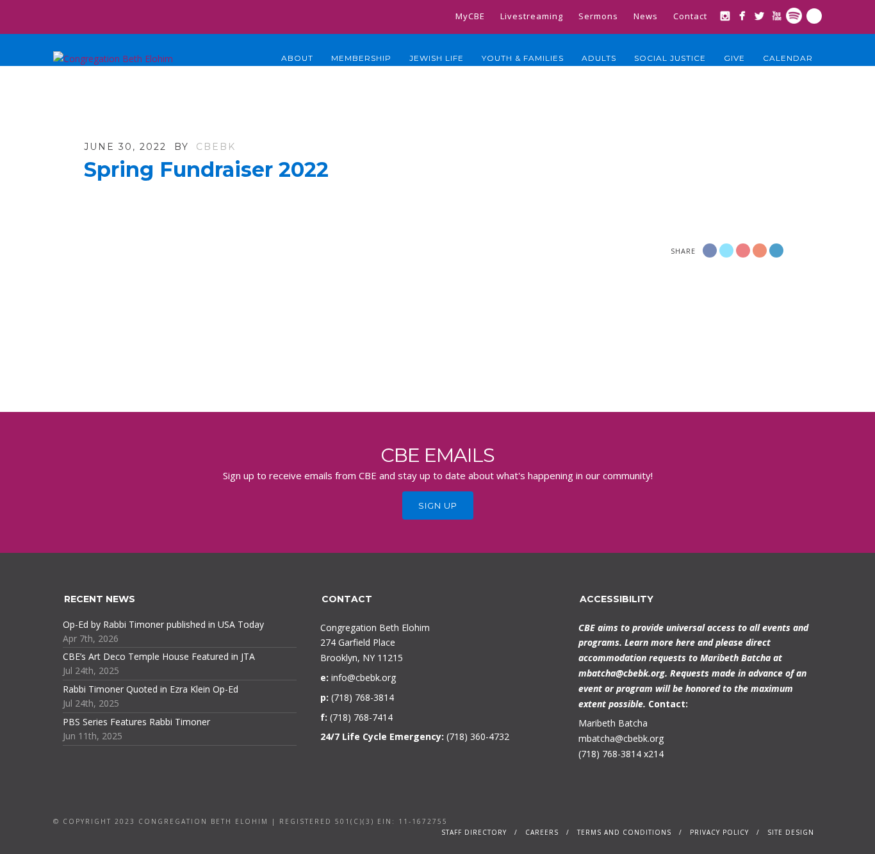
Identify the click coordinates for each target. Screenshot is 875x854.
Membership (361, 58)
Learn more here (660, 642)
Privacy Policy (719, 832)
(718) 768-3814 (609, 754)
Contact (690, 16)
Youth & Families (523, 58)
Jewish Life (436, 58)
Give (734, 58)
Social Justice (670, 58)
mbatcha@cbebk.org (621, 673)
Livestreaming (531, 16)
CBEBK (216, 146)
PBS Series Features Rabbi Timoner (136, 722)
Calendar (788, 58)
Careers (542, 832)
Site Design (790, 832)
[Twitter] (759, 16)
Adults (599, 58)
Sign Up (437, 505)
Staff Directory (474, 832)
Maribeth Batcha (613, 723)
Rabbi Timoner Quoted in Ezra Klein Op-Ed (150, 689)
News (646, 16)
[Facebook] (742, 16)
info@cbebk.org (363, 677)
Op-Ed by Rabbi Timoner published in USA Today (163, 624)
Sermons (598, 16)
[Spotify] (794, 16)
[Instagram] (725, 16)
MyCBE (470, 16)
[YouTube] (777, 16)
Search (814, 16)
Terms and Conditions (624, 832)
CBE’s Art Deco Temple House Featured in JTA (159, 656)
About (297, 58)
